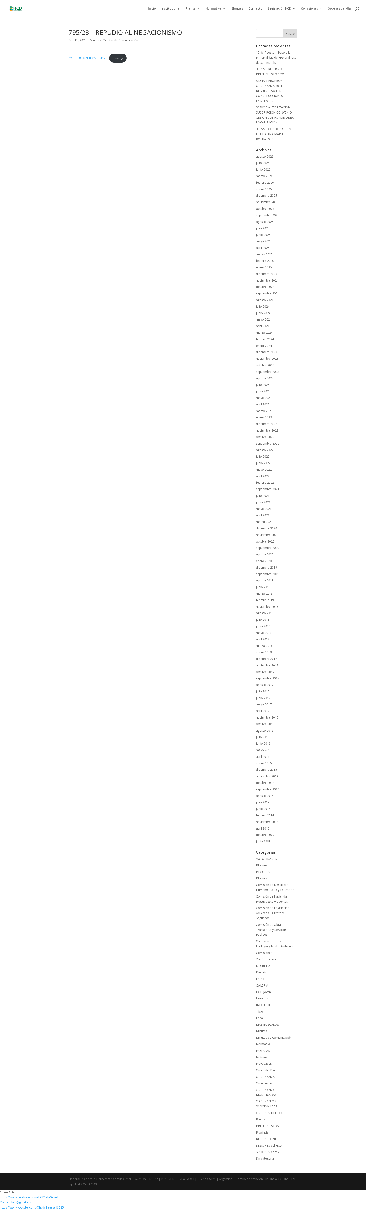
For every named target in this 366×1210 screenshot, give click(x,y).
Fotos (260, 979)
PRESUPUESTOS (267, 1126)
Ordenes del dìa (339, 8)
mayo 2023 (264, 398)
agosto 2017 (264, 685)
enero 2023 (264, 417)
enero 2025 (264, 267)
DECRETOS (264, 966)
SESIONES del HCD (269, 1145)
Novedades (264, 1064)
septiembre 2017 (267, 678)
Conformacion (266, 959)
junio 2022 (263, 463)
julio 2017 (262, 691)
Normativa (213, 8)
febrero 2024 (265, 339)
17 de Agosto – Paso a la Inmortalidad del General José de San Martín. (276, 57)
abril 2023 (262, 404)
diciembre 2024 (266, 274)
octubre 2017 (265, 672)
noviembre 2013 (267, 822)
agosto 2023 (264, 378)
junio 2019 (263, 587)
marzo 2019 (264, 593)
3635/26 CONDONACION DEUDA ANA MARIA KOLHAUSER (273, 134)
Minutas (95, 40)
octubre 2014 (265, 783)
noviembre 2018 (267, 607)
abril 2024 (262, 326)
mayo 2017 (264, 704)
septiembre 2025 (267, 215)
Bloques (237, 8)
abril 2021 (262, 515)
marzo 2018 (264, 646)
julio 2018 (262, 619)
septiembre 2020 (267, 548)
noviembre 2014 (267, 776)
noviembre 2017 (267, 665)
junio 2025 (263, 235)
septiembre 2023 (267, 372)
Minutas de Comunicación (120, 40)
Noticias (261, 1057)
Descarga (118, 58)
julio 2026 (262, 163)
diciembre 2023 (266, 352)
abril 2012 (262, 828)
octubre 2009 (265, 835)
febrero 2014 (265, 815)
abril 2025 (262, 248)
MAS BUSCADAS (267, 1025)
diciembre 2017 (266, 659)
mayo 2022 (264, 470)
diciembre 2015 (266, 769)
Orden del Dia (265, 1070)
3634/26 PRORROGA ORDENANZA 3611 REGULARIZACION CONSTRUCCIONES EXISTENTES (270, 91)
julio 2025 (262, 228)
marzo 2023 (264, 411)
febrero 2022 (265, 482)
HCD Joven (263, 992)
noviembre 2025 (267, 202)
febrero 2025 (265, 261)
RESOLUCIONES (267, 1139)
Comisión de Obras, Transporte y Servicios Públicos (271, 930)
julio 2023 (262, 385)
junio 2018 (263, 626)
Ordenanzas (264, 1083)
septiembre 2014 (267, 789)
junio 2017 (263, 698)
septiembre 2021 (267, 489)
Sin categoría (265, 1158)
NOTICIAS (263, 1051)
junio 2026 (263, 169)
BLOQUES (263, 872)
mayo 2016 (264, 750)
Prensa (191, 8)
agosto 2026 (264, 156)
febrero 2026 (265, 182)
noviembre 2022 (267, 430)
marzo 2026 (264, 176)
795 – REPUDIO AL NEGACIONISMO (88, 58)
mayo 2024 (264, 319)
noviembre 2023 (267, 359)
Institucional (170, 8)
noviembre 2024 (267, 280)
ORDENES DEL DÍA (269, 1113)
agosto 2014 (264, 796)
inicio (259, 1011)
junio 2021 (263, 502)
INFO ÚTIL (263, 1005)
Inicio (152, 8)
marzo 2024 (264, 332)
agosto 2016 (264, 730)
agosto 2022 (264, 450)
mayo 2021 (264, 509)
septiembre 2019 (267, 574)
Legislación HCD (279, 8)
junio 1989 (263, 841)
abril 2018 (262, 639)
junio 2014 (263, 809)
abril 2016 (262, 757)
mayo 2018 (264, 633)
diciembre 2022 (266, 424)
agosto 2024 (264, 300)
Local (259, 1018)
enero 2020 (264, 561)
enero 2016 (264, 763)
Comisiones (309, 8)
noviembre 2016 (267, 717)
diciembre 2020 (266, 528)
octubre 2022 (265, 437)
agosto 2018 (264, 613)
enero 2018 (264, 652)
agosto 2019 (264, 580)
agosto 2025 (264, 222)
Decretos (262, 972)
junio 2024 (263, 313)
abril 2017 (262, 711)
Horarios (262, 998)
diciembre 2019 (266, 567)
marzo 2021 (264, 522)
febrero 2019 (265, 600)
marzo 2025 (264, 254)
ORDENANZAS (266, 1077)
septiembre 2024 (267, 293)
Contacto (255, 8)
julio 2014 (262, 802)
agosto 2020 (264, 554)
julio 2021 (262, 496)
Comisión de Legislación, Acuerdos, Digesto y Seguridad (273, 913)
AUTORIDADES (266, 859)
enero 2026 (264, 189)
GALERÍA (262, 985)
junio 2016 (263, 743)
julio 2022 (262, 456)
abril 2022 (262, 476)
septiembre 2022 (267, 443)
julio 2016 (262, 737)
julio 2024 (262, 306)
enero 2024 (264, 346)
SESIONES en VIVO (269, 1152)
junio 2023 (263, 391)
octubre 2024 (265, 287)
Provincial (262, 1132)
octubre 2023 (265, 365)
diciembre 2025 (266, 195)
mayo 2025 (264, 241)
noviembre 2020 (267, 535)
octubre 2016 (265, 724)
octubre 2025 (265, 209)
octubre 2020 (265, 541)
